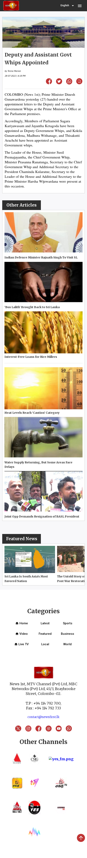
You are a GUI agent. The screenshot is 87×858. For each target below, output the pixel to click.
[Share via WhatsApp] (69, 83)
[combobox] (67, 5)
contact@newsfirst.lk (43, 717)
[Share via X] (59, 83)
